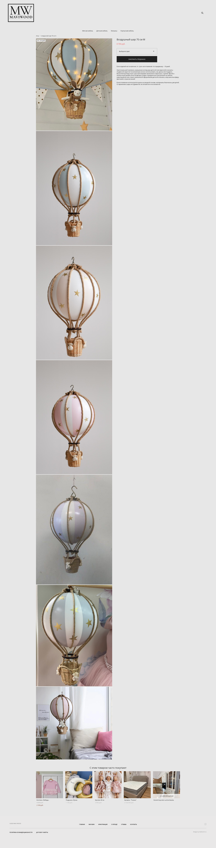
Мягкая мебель (87, 31)
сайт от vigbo (201, 842)
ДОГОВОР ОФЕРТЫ (42, 832)
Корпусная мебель (127, 31)
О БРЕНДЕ (114, 824)
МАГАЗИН (91, 824)
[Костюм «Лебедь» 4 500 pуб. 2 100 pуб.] (49, 784)
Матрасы (114, 31)
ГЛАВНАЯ (82, 824)
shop (37, 36)
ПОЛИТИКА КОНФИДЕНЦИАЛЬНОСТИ (21, 832)
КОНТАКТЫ (133, 824)
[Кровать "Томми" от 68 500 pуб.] (137, 784)
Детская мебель (102, 31)
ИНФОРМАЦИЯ (102, 824)
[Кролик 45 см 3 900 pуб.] (108, 784)
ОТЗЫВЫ (123, 824)
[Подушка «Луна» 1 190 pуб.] (78, 784)
